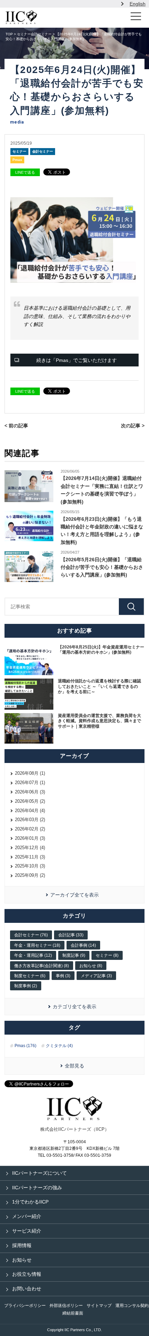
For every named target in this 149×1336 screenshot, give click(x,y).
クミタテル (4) (59, 1045)
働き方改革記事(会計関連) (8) (41, 965)
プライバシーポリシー (25, 1305)
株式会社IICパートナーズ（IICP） (74, 1129)
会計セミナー (42, 151)
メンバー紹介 (26, 1216)
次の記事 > (132, 425)
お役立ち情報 (26, 1274)
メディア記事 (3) (96, 975)
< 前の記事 (16, 425)
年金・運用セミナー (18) (37, 945)
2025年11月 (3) (30, 857)
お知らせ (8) (90, 965)
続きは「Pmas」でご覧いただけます (76, 360)
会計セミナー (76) (31, 935)
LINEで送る (25, 172)
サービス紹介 (26, 1231)
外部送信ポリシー (66, 1305)
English (138, 4)
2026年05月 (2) (30, 801)
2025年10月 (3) (30, 866)
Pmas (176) (25, 1045)
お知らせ (22, 1260)
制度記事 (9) (73, 955)
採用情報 (22, 1245)
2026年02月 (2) (30, 828)
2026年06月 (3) (30, 791)
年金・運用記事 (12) (33, 955)
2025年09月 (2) (30, 875)
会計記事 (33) (71, 935)
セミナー (19, 151)
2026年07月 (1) (30, 782)
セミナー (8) (107, 955)
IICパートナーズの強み (37, 1187)
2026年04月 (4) (30, 810)
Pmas (17, 160)
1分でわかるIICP (30, 1202)
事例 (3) (63, 975)
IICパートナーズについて (39, 1173)
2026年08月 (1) (30, 773)
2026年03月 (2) (30, 819)
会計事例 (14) (83, 945)
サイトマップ (99, 1305)
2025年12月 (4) (30, 847)
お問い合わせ (26, 1288)
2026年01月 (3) (30, 838)
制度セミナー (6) (29, 975)
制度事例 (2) (25, 985)
